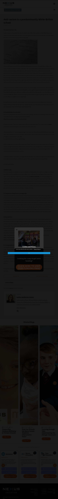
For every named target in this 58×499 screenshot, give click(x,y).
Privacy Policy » (37, 249)
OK (29, 253)
